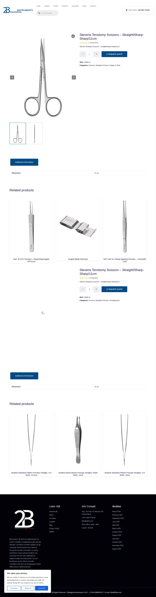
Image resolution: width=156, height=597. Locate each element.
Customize (14, 588)
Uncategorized (114, 294)
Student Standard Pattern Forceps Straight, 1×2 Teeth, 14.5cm (31, 468)
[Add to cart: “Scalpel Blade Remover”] (78, 222)
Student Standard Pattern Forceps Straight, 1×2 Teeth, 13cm (125, 468)
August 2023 (116, 543)
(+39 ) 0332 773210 (88, 512)
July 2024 (115, 533)
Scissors (92, 59)
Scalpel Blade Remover (78, 253)
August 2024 (116, 529)
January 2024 (117, 536)
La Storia (52, 512)
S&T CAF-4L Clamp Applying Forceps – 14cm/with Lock (124, 254)
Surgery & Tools (114, 59)
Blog (50, 519)
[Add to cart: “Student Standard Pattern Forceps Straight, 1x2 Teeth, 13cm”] (124, 436)
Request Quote (115, 48)
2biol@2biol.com (87, 515)
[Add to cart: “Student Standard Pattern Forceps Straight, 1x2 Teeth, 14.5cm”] (31, 436)
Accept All (41, 588)
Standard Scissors (102, 59)
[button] (74, 71)
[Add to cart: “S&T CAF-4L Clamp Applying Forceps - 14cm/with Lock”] (124, 222)
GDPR (51, 526)
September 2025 (118, 512)
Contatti (79, 7)
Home (37, 7)
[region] (27, 581)
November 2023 (117, 539)
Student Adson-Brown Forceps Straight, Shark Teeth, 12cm (78, 468)
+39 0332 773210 (139, 7)
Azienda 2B (53, 505)
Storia (50, 7)
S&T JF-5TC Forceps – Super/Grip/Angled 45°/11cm (31, 254)
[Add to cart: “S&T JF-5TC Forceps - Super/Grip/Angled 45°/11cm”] (31, 222)
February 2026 (117, 509)
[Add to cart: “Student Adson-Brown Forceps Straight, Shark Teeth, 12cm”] (78, 436)
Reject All (28, 588)
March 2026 (116, 505)
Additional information (24, 156)
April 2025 (115, 519)
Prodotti (57, 7)
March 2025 (116, 522)
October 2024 (117, 526)
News (73, 7)
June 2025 (115, 516)
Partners (65, 7)
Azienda (44, 7)
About (51, 509)
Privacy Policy (54, 522)
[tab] (24, 156)
